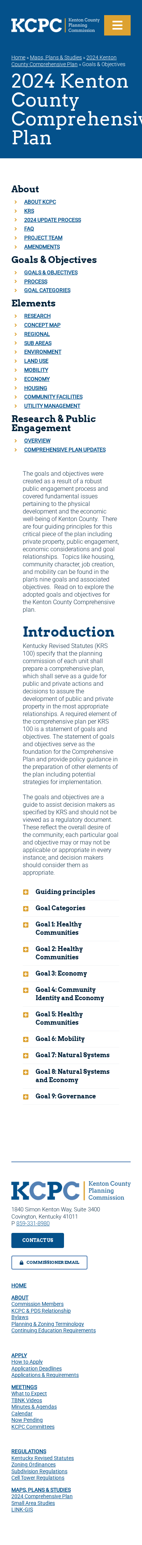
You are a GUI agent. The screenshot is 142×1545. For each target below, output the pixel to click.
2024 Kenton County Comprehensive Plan (64, 60)
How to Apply (27, 1362)
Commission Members (37, 1304)
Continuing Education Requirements (53, 1330)
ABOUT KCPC (40, 202)
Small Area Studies (33, 1503)
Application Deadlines (36, 1369)
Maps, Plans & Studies (56, 57)
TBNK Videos (26, 1400)
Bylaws (19, 1317)
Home (18, 57)
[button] (71, 892)
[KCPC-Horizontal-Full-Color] (71, 1184)
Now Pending (27, 1420)
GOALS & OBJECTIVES (51, 272)
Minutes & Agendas (34, 1407)
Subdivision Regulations (39, 1471)
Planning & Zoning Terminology (47, 1324)
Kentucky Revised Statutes (42, 1458)
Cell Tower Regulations (37, 1478)
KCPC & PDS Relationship (41, 1311)
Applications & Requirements (45, 1375)
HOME (19, 1285)
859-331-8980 (33, 1223)
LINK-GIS (22, 1509)
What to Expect (29, 1393)
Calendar (22, 1413)
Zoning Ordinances (33, 1464)
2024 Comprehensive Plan (42, 1496)
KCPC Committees (33, 1427)
